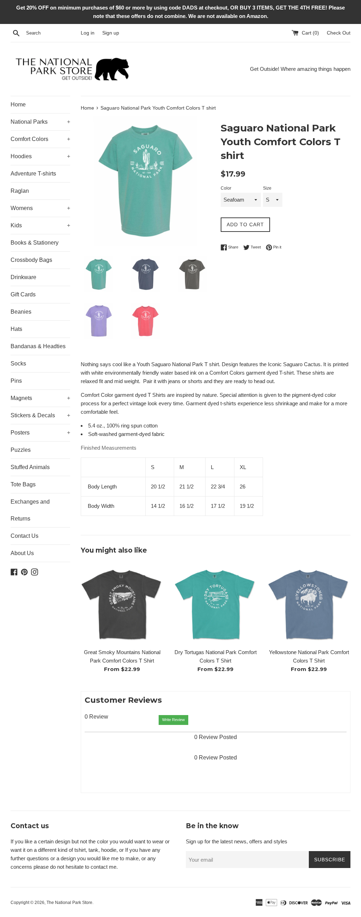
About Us (22, 553)
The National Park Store (69, 902)
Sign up (110, 33)
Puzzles (21, 450)
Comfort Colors (40, 139)
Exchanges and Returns (30, 510)
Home (18, 104)
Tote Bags (23, 484)
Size (267, 188)
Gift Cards (23, 294)
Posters (40, 433)
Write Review (173, 720)
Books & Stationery (35, 243)
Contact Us (24, 536)
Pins (16, 381)
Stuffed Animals (30, 467)
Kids (40, 225)
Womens (40, 208)
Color (226, 188)
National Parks (40, 122)
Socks (18, 364)
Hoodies (40, 156)
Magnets (40, 398)
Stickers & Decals (40, 415)
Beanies (21, 312)
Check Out (338, 33)
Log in (87, 33)
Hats (16, 329)
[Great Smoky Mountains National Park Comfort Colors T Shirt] (122, 603)
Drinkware (23, 277)
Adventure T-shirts (33, 174)
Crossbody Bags (31, 260)
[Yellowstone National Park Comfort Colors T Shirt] (309, 603)
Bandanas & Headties (38, 346)
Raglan (20, 191)
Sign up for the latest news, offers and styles (236, 841)
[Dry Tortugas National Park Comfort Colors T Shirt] (215, 603)
